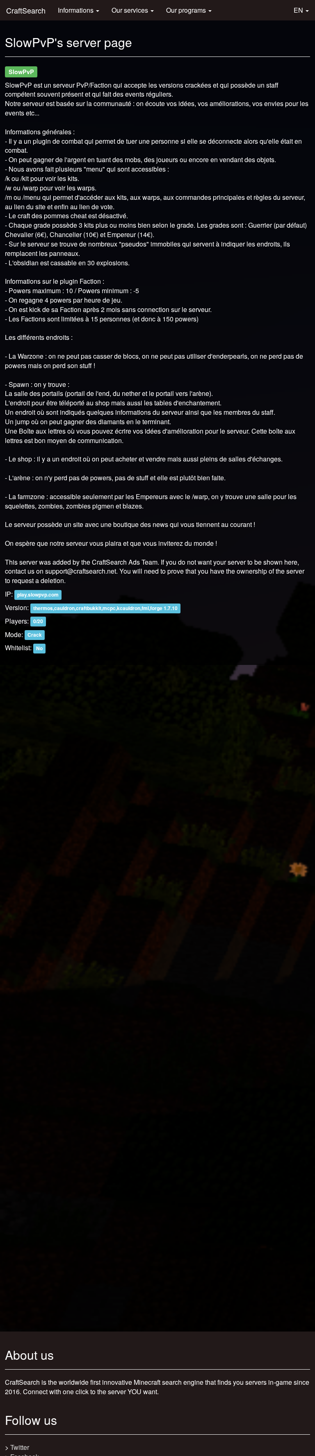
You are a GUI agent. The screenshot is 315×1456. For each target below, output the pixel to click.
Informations (76, 10)
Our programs (187, 10)
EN (299, 10)
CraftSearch (26, 10)
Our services (131, 10)
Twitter (19, 1447)
